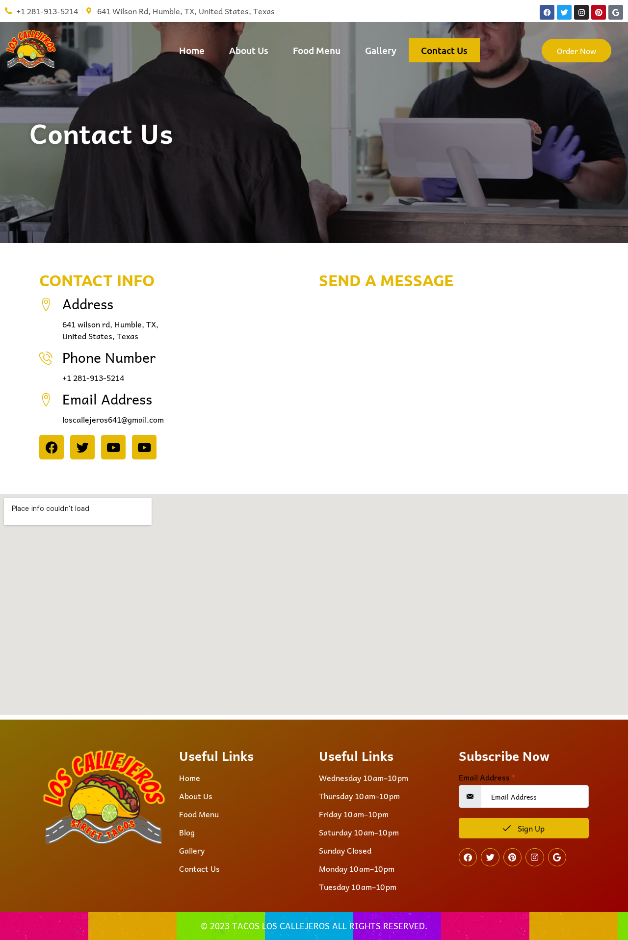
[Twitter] (564, 12)
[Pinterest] (598, 12)
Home (192, 50)
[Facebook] (547, 12)
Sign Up (530, 828)
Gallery (380, 50)
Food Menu (316, 50)
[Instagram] (581, 12)
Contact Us (444, 50)
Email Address (487, 777)
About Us (248, 50)
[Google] (615, 12)
